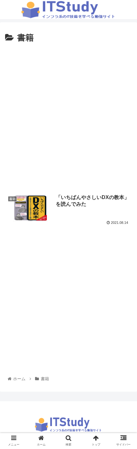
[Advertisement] (68, 116)
